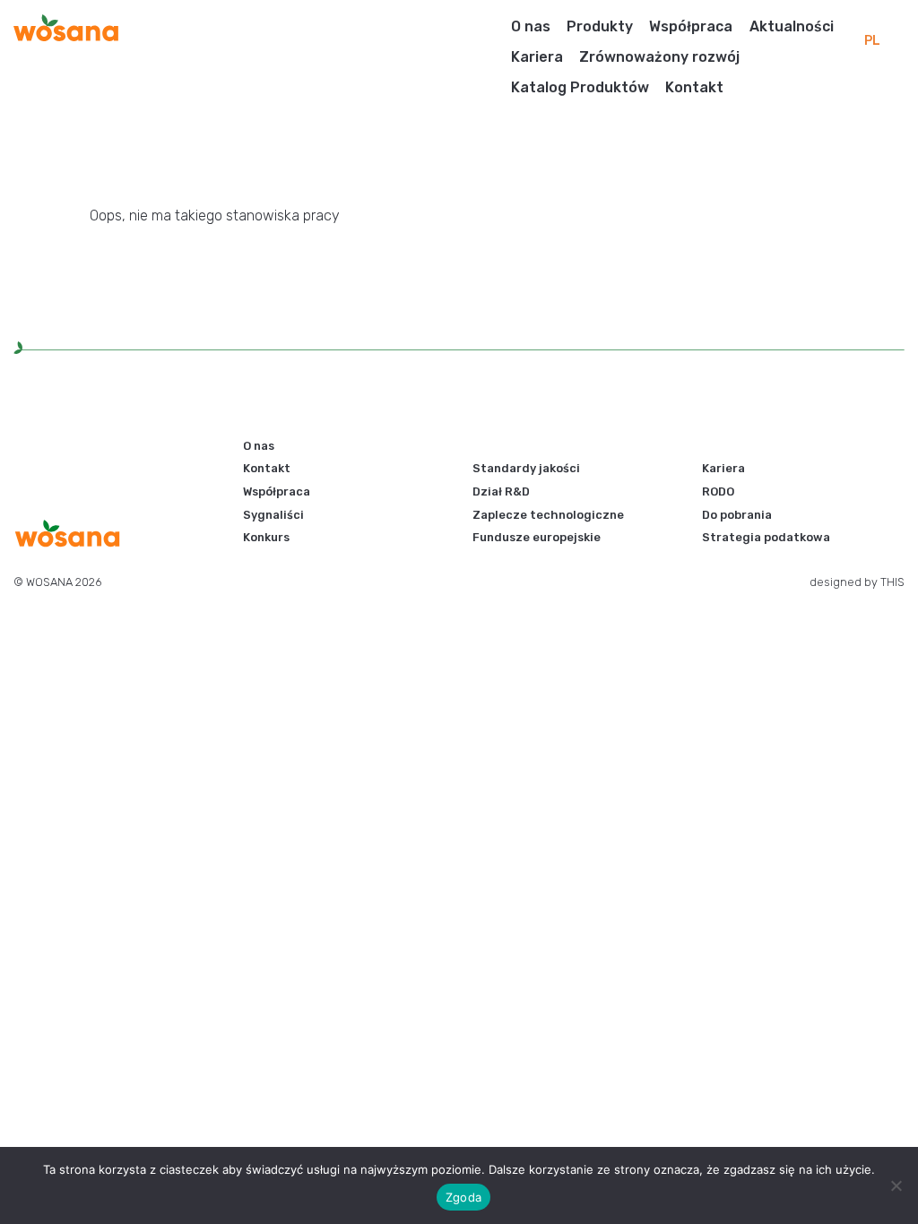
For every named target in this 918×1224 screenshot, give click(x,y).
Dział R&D (501, 491)
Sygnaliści (273, 514)
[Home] (65, 26)
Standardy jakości (526, 468)
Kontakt (694, 87)
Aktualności (791, 26)
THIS (892, 582)
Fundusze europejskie (536, 537)
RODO (718, 491)
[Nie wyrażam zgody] (896, 1185)
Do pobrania (737, 514)
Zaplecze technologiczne (548, 514)
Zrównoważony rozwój (659, 56)
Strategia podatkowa (766, 537)
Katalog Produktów (580, 87)
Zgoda (463, 1197)
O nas (530, 26)
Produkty (600, 26)
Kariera (537, 56)
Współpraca (690, 26)
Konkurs (266, 537)
